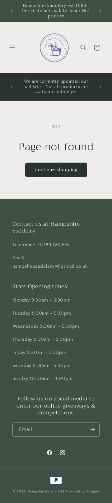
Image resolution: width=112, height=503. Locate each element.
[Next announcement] (100, 11)
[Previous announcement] (11, 11)
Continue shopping (56, 169)
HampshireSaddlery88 (46, 491)
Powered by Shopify (82, 491)
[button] (12, 47)
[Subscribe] (92, 429)
